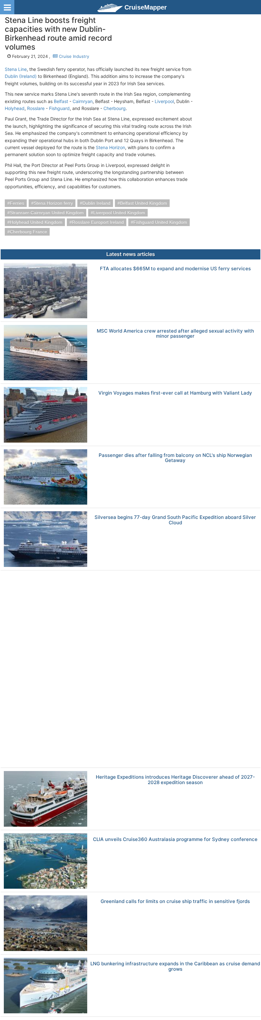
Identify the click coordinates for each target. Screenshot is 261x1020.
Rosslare (36, 108)
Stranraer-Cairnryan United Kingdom (47, 212)
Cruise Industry (73, 56)
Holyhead (15, 108)
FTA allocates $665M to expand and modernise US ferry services (175, 269)
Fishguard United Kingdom (160, 222)
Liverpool (164, 101)
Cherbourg (114, 108)
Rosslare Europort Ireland (98, 222)
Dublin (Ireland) (21, 76)
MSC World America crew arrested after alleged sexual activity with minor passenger (175, 333)
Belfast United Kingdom (143, 203)
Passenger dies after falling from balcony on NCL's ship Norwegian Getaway (175, 458)
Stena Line (16, 69)
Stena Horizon (110, 147)
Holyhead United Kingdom (36, 222)
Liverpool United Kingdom (119, 212)
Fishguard (59, 108)
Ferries (17, 203)
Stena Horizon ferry (53, 203)
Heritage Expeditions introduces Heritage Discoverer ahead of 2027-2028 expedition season (175, 780)
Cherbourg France (28, 231)
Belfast (61, 101)
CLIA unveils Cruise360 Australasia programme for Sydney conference (175, 839)
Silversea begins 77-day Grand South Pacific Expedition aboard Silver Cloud (175, 520)
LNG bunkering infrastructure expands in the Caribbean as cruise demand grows (175, 966)
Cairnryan (83, 101)
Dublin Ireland (96, 203)
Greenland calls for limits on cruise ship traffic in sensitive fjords (175, 901)
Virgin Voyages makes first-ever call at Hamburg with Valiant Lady (175, 393)
